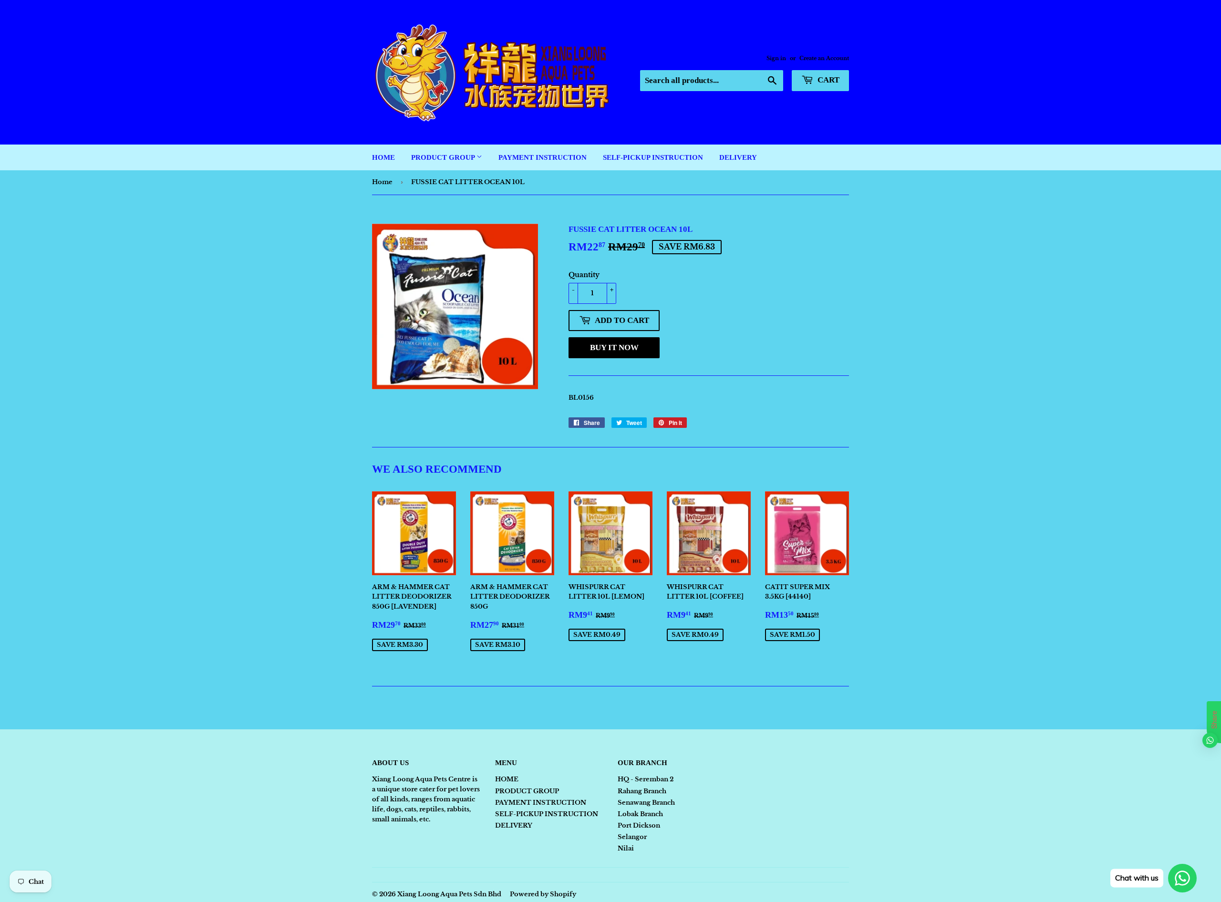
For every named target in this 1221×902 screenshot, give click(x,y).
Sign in (776, 58)
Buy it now (614, 347)
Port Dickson (639, 825)
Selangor (632, 837)
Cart (827, 79)
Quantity (584, 274)
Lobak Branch (640, 814)
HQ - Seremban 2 (645, 779)
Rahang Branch (642, 791)
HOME (383, 157)
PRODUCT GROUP (443, 157)
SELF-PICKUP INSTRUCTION (653, 157)
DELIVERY (738, 157)
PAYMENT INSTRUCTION (542, 157)
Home (382, 182)
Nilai (626, 848)
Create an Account (824, 58)
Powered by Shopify (543, 894)
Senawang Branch (646, 802)
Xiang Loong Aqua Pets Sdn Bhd (449, 894)
